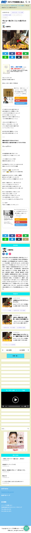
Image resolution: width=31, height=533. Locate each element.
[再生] (3, 406)
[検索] (28, 428)
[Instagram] (10, 254)
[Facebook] (3, 254)
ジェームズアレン (17, 15)
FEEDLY (26, 53)
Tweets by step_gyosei (7, 492)
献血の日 (4, 476)
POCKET (19, 53)
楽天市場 (18, 100)
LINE (5, 57)
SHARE (12, 53)
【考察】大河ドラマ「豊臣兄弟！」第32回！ (13, 459)
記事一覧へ (15, 356)
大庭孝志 (8, 26)
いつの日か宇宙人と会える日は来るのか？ (13, 481)
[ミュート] (25, 406)
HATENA (12, 57)
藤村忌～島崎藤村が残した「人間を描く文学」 (14, 470)
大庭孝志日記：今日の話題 (17, 12)
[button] (15, 400)
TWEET (5, 53)
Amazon (18, 98)
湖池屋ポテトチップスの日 (9, 464)
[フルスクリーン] (28, 406)
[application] (15, 400)
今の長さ (5, 17)
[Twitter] (7, 254)
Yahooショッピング (20, 103)
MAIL (19, 57)
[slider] (14, 406)
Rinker (20, 95)
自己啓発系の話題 (7, 15)
